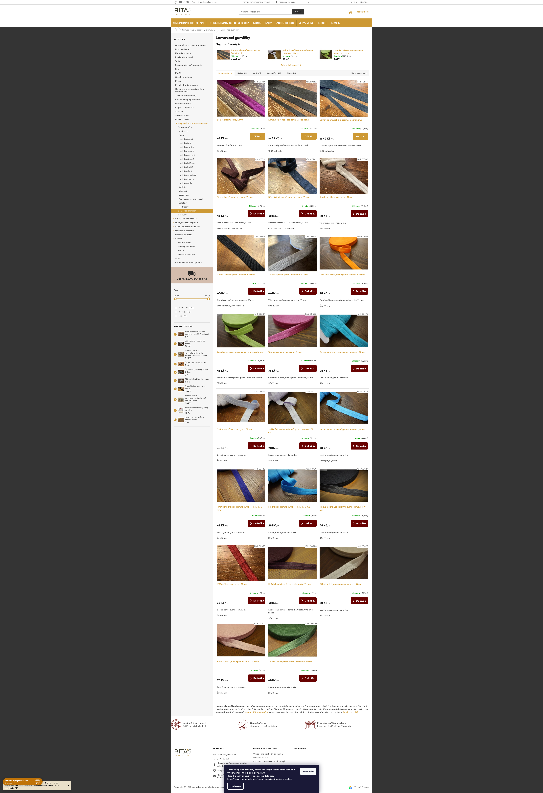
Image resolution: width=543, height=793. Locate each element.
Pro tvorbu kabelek (184, 57)
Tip (182, 316)
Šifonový (183, 190)
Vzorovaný (184, 194)
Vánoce (178, 238)
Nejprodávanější (274, 73)
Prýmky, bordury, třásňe (186, 85)
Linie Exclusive (182, 119)
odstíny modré (187, 147)
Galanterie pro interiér (185, 218)
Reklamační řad (287, 2)
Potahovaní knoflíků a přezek (188, 262)
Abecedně (291, 73)
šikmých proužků (350, 712)
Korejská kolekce (183, 53)
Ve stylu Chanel (182, 115)
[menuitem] (189, 23)
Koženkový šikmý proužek (191, 198)
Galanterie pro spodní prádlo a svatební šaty (189, 90)
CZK (353, 2)
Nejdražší (257, 73)
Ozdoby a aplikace (183, 77)
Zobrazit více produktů (291, 65)
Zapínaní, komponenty (185, 95)
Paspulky (182, 214)
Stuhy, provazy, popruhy (186, 222)
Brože (181, 250)
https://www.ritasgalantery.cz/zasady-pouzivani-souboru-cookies (259, 779)
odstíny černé (186, 139)
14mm (182, 135)
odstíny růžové (187, 159)
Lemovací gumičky (187, 210)
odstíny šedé (186, 183)
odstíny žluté (186, 171)
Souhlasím (308, 771)
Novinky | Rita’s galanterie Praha (190, 45)
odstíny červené (187, 155)
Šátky (177, 61)
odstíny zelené (187, 151)
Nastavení (235, 786)
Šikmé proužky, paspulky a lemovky (191, 123)
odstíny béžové (187, 163)
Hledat (298, 11)
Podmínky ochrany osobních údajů (269, 761)
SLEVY (178, 258)
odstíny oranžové (188, 175)
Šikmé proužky (185, 127)
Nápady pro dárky (186, 246)
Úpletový (183, 202)
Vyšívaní (179, 111)
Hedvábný (184, 206)
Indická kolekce (182, 49)
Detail (258, 136)
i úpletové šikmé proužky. (256, 712)
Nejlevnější (242, 73)
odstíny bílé (185, 143)
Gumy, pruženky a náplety (187, 226)
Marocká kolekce (183, 103)
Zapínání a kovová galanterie (188, 65)
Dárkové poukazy (183, 234)
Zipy (177, 69)
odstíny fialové (187, 179)
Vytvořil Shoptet (361, 787)
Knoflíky (179, 73)
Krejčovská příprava (184, 107)
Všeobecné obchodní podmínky (257, 2)
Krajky (178, 81)
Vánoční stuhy (184, 242)
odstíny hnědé (186, 167)
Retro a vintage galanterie (187, 99)
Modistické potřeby (184, 230)
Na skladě (186, 307)
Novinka (184, 312)
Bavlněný (183, 187)
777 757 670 (223, 758)
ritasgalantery (223, 770)
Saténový (183, 131)
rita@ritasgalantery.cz (227, 754)
